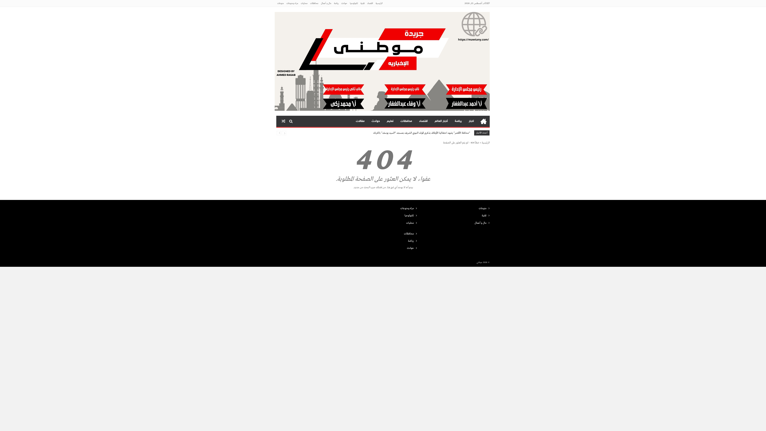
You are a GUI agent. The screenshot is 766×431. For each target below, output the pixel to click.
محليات (304, 3)
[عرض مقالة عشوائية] (283, 121)
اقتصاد (370, 3)
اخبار (471, 121)
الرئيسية (379, 3)
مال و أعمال (326, 3)
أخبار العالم (441, 121)
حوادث (344, 3)
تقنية (362, 3)
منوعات (280, 3)
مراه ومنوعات (292, 3)
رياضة (336, 3)
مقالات (360, 121)
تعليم (390, 121)
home (483, 121)
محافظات (314, 3)
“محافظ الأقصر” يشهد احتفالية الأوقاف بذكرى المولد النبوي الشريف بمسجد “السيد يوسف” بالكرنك (421, 133)
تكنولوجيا (354, 3)
